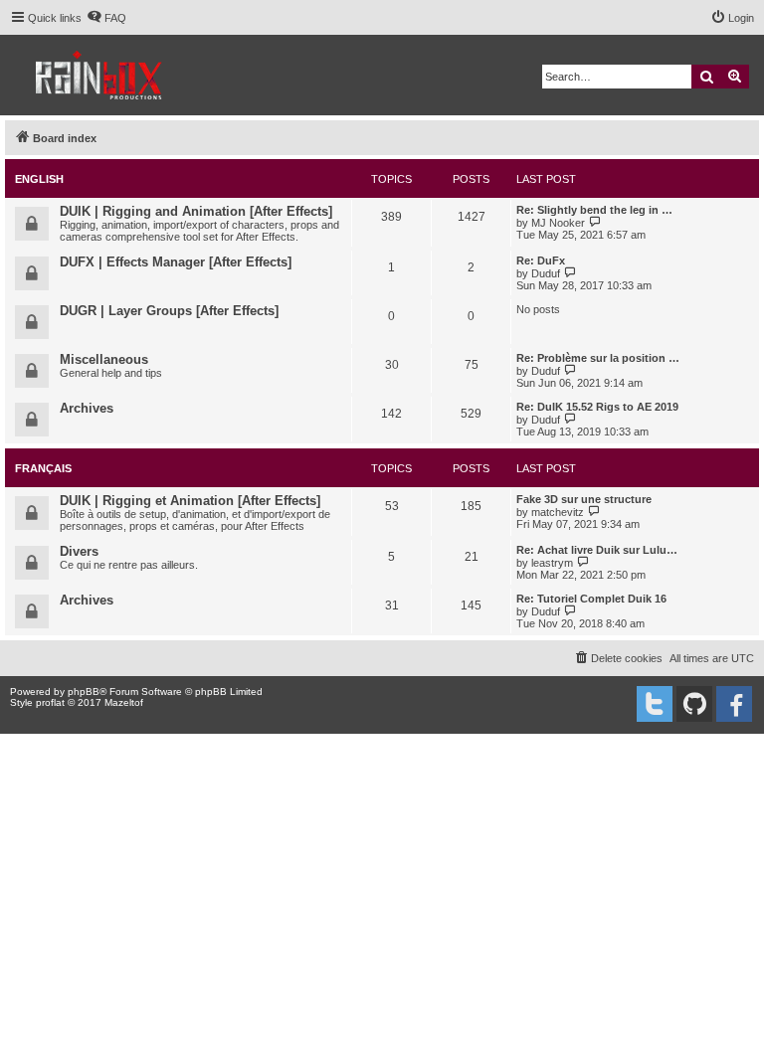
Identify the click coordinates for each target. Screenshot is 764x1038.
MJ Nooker (558, 223)
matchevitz (557, 512)
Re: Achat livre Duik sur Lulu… (596, 550)
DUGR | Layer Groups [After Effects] (169, 310)
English (39, 179)
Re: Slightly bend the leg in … (594, 210)
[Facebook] (734, 704)
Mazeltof (123, 702)
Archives (86, 408)
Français (43, 468)
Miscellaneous (104, 359)
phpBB (83, 691)
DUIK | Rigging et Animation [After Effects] (190, 500)
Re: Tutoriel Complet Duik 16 (591, 599)
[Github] (694, 704)
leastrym (552, 563)
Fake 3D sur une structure (584, 499)
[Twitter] (654, 704)
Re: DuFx (540, 260)
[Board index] (100, 75)
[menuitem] (106, 18)
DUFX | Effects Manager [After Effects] (175, 262)
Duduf (545, 273)
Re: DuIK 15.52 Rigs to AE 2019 (597, 407)
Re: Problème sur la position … (597, 358)
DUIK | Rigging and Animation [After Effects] (196, 211)
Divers (79, 551)
